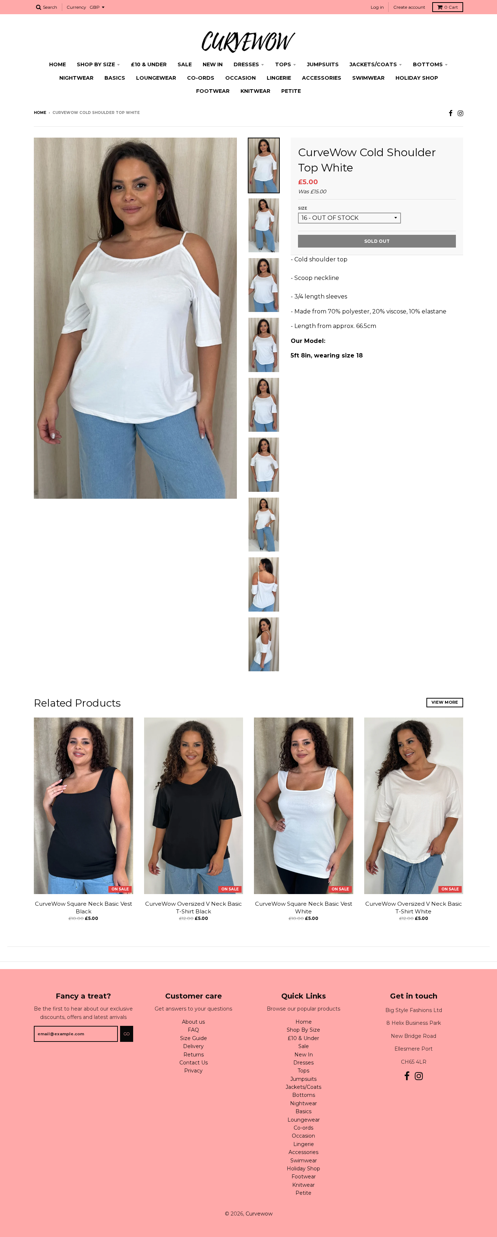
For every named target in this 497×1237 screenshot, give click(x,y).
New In (213, 64)
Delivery (193, 1046)
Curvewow (259, 1213)
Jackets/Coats (373, 64)
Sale (185, 64)
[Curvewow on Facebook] (451, 113)
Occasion (240, 78)
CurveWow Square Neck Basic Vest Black (83, 907)
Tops (283, 64)
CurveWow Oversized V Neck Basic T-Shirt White (413, 907)
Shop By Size (96, 64)
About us (193, 1022)
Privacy (193, 1070)
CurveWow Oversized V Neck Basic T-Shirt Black (193, 907)
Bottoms (428, 64)
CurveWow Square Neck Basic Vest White (303, 907)
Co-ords (200, 78)
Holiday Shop (416, 78)
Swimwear (368, 78)
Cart (451, 7)
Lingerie (279, 78)
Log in (377, 7)
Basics (114, 78)
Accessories (321, 78)
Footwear (213, 91)
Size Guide (193, 1038)
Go (127, 1033)
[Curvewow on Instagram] (460, 113)
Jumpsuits (323, 64)
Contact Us (193, 1062)
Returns (193, 1054)
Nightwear (76, 78)
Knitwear (255, 91)
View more (445, 702)
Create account (409, 7)
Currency (76, 7)
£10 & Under (149, 64)
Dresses (246, 64)
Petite (291, 91)
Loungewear (156, 78)
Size (302, 208)
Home (57, 64)
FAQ (193, 1030)
